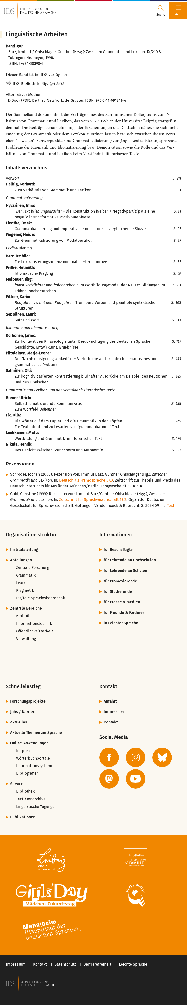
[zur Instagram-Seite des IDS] (135, 757)
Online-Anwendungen (29, 743)
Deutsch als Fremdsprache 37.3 (86, 480)
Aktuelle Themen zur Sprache (36, 732)
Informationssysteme (34, 766)
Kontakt (111, 722)
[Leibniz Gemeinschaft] (52, 860)
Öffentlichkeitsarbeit (34, 631)
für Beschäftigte (118, 549)
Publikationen (22, 817)
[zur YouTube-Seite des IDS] (135, 779)
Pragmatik (25, 590)
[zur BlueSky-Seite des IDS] (162, 757)
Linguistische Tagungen (36, 806)
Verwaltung (26, 638)
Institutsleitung (24, 549)
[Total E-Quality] (135, 895)
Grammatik (26, 575)
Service (16, 783)
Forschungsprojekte (28, 701)
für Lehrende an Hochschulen (130, 560)
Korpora (23, 750)
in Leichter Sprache (121, 623)
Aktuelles (18, 722)
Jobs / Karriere (23, 711)
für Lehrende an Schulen (125, 570)
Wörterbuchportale (33, 758)
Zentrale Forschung (32, 567)
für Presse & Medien (122, 602)
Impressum (114, 711)
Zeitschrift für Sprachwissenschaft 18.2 (92, 499)
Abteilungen (21, 560)
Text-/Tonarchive (31, 799)
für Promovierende (120, 581)
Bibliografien (27, 773)
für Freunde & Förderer (124, 612)
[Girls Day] (52, 895)
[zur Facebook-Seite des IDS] (109, 757)
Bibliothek (25, 616)
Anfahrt (110, 701)
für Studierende (118, 591)
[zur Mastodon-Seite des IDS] (109, 779)
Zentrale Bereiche (26, 608)
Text (170, 505)
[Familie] (135, 860)
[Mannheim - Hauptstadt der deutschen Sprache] (52, 930)
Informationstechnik (34, 623)
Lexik (20, 583)
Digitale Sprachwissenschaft (40, 598)
